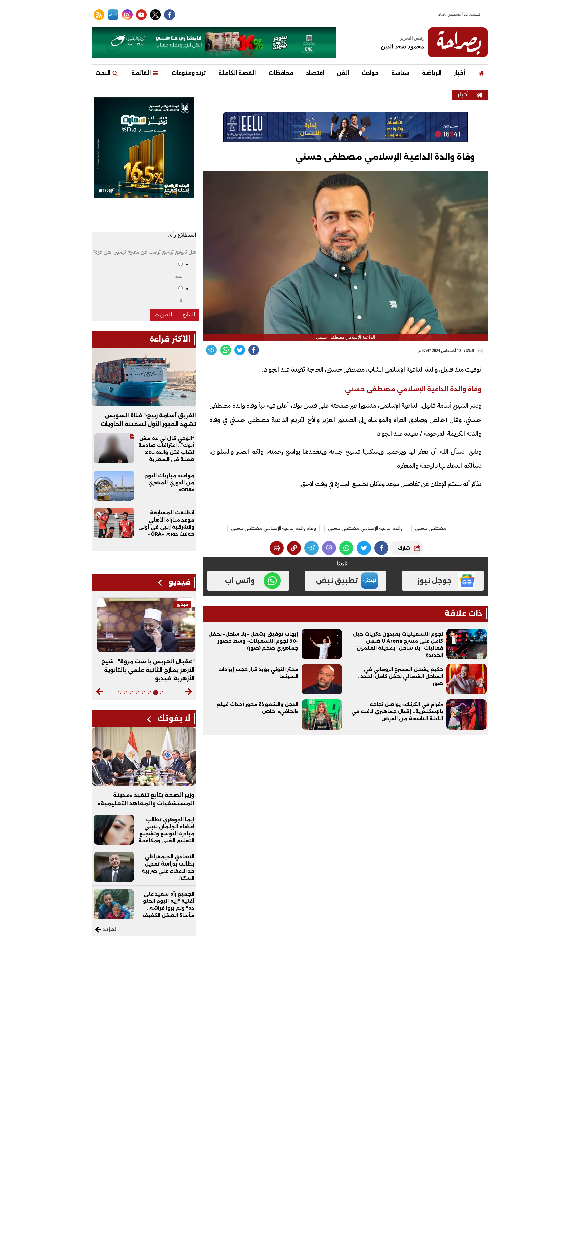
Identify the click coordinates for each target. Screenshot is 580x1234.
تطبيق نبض (337, 581)
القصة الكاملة (237, 73)
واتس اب (240, 581)
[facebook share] (253, 350)
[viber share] (211, 350)
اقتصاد (315, 73)
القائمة (141, 73)
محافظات (281, 73)
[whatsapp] (294, 548)
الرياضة (431, 73)
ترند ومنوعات (189, 73)
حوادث (370, 73)
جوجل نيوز (434, 581)
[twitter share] (239, 350)
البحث (103, 73)
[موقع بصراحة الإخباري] (458, 42)
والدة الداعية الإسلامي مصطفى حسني (365, 528)
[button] (188, 691)
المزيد (109, 929)
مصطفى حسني (430, 528)
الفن (343, 73)
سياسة (400, 73)
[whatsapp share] (225, 350)
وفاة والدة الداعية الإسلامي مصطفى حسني (273, 528)
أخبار (459, 73)
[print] (277, 548)
